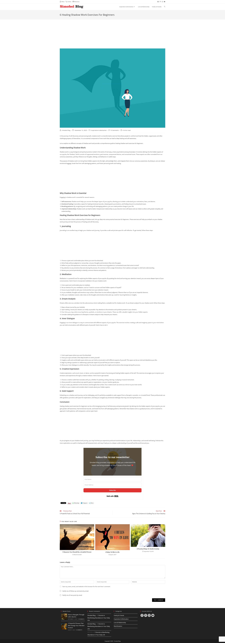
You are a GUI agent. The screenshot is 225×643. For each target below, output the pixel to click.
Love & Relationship (120, 622)
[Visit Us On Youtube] (153, 615)
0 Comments (115, 130)
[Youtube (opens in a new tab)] (164, 2)
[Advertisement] (112, 31)
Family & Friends (119, 615)
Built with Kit (112, 496)
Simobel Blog (66, 130)
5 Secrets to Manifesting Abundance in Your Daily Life (98, 617)
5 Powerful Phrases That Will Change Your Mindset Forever (76, 625)
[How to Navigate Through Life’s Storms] (64, 617)
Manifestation (118, 626)
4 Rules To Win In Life (112, 552)
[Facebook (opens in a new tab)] (158, 2)
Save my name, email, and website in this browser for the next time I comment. (86, 586)
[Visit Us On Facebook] (142, 615)
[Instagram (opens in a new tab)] (162, 2)
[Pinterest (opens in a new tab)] (160, 2)
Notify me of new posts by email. (72, 595)
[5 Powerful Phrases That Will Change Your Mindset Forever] (64, 626)
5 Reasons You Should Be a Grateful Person (76, 552)
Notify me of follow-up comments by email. (75, 591)
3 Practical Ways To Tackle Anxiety (148, 549)
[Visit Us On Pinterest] (145, 615)
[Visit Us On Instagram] (149, 615)
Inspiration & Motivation (99, 130)
